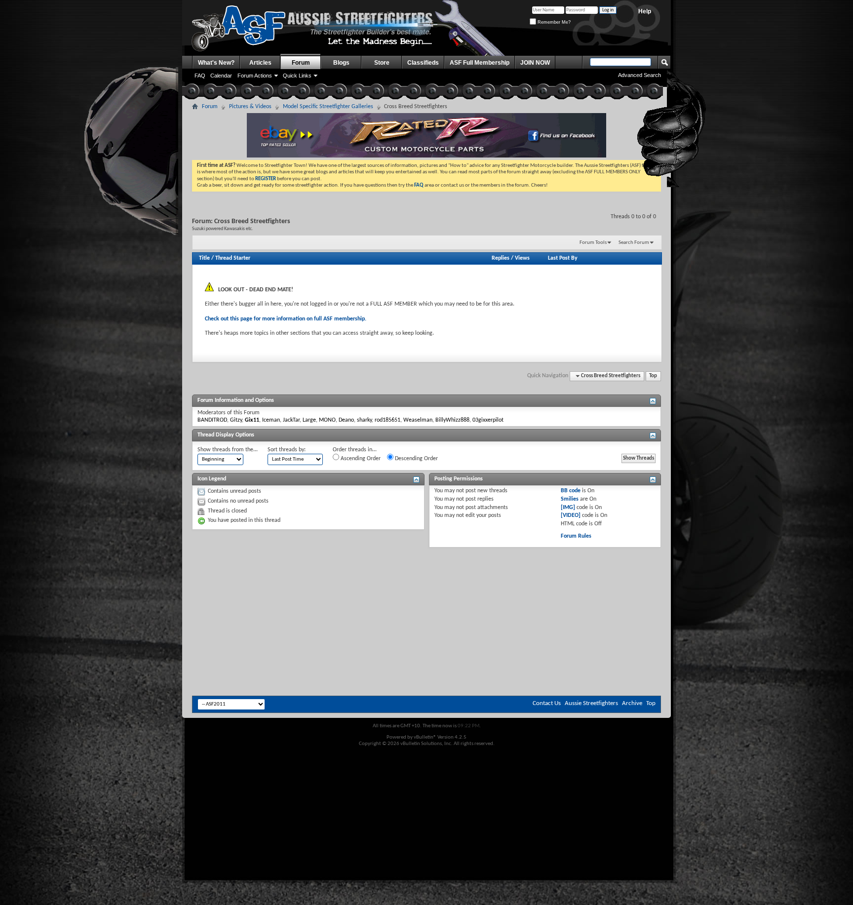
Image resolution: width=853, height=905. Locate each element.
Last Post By (563, 258)
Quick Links (297, 76)
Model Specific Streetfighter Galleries (328, 107)
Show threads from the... (227, 450)
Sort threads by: (287, 450)
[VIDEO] (571, 515)
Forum (301, 62)
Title (204, 258)
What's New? (216, 62)
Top (653, 376)
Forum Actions (254, 76)
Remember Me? (553, 22)
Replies (500, 258)
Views (522, 258)
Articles (260, 62)
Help (644, 11)
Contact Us (547, 703)
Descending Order (415, 459)
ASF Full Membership (479, 62)
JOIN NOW (535, 62)
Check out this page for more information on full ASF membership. (285, 319)
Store (381, 62)
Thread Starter (232, 258)
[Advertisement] (426, 577)
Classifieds (423, 62)
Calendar (221, 76)
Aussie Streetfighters (591, 703)
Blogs (341, 62)
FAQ (199, 76)
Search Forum (634, 242)
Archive (632, 703)
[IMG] (568, 508)
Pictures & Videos (250, 107)
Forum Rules (576, 536)
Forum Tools (593, 242)
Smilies (570, 499)
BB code (571, 491)
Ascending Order (360, 459)
